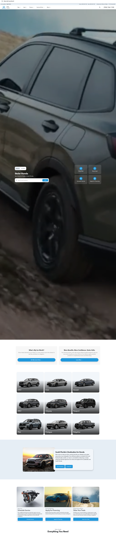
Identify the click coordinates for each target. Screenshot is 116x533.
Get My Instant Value (36, 359)
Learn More (79, 359)
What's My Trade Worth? (9, 1)
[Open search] (100, 7)
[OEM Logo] (4, 7)
